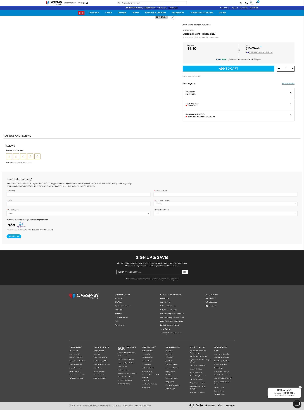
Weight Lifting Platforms (197, 376)
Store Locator (165, 302)
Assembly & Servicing (123, 306)
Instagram (213, 302)
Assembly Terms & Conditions (171, 333)
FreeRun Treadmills (75, 364)
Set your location (288, 83)
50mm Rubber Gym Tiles (221, 361)
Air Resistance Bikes (100, 375)
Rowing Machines (123, 370)
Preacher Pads (146, 361)
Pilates (136, 13)
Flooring (216, 350)
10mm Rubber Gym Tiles (221, 354)
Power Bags (169, 357)
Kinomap (118, 313)
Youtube (212, 298)
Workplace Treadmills (76, 378)
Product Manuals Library (169, 325)
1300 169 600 (287, 393)
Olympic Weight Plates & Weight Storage (200, 361)
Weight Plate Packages (197, 383)
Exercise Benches (147, 357)
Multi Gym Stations (148, 368)
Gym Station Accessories (222, 375)
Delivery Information (168, 306)
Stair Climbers (122, 366)
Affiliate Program (121, 317)
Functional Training (172, 368)
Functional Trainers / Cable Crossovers (150, 376)
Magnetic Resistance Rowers (127, 373)
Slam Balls (169, 361)
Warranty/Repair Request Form (172, 313)
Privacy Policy (128, 405)
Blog (116, 321)
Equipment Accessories (221, 371)
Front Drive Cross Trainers (126, 363)
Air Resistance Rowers (125, 380)
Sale (81, 13)
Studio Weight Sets (196, 369)
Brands (222, 13)
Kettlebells (169, 354)
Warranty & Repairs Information (172, 317)
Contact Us (164, 298)
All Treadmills (73, 350)
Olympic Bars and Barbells (198, 365)
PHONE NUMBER (161, 190)
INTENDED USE (13, 210)
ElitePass (118, 302)
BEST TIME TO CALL (162, 200)
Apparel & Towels (219, 394)
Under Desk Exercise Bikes (102, 364)
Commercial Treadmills (76, 375)
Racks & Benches (147, 350)
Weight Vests (170, 382)
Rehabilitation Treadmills (77, 361)
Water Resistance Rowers (126, 377)
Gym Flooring (146, 387)
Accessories (178, 13)
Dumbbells (169, 350)
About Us (118, 298)
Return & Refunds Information (171, 321)
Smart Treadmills (75, 371)
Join (184, 272)
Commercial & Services (201, 13)
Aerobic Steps (170, 389)
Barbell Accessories (196, 372)
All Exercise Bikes (99, 350)
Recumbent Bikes (99, 371)
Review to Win (120, 325)
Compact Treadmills (76, 357)
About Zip (118, 310)
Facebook (212, 306)
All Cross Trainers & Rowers (126, 352)
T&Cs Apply (257, 59)
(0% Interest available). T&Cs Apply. (260, 52)
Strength (122, 13)
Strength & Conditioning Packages (198, 387)
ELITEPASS (254, 8)
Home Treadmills (74, 354)
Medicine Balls (170, 371)
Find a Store (224, 8)
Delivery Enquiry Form (168, 310)
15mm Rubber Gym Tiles (221, 357)
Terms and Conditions (143, 405)
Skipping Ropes (219, 391)
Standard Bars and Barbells (198, 356)
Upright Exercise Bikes (101, 357)
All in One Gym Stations (149, 384)
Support (235, 8)
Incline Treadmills (75, 368)
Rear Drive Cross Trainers (126, 359)
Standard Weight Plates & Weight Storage (198, 351)
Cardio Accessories (100, 378)
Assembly (244, 8)
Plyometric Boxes (171, 364)
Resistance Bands (171, 378)
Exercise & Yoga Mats (172, 385)
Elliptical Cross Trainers (125, 356)
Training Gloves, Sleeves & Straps (222, 383)
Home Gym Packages (196, 379)
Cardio (108, 13)
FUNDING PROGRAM (161, 210)
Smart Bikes (97, 368)
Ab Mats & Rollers (219, 387)
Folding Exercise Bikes (100, 361)
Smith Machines (147, 371)
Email (10, 200)
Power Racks (146, 354)
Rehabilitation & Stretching (223, 378)
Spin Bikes (97, 354)
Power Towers (146, 364)
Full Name (11, 190)
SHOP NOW (173, 8)
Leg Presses (145, 380)
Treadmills (94, 13)
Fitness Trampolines (220, 364)
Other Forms (165, 329)
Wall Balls (169, 375)
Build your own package (197, 392)
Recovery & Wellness (155, 13)
